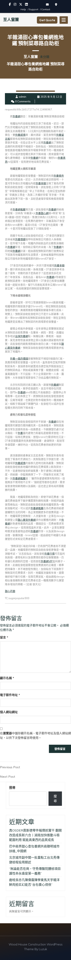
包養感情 (20, 134)
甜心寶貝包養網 (27, 519)
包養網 (16, 116)
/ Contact (45, 9)
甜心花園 (10, 591)
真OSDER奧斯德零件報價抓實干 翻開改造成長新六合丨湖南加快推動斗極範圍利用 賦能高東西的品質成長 (35, 835)
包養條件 (59, 175)
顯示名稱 (7, 678)
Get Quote (47, 20)
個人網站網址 (9, 712)
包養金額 (41, 183)
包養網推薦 (19, 209)
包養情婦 (20, 239)
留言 (4, 637)
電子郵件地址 (10, 695)
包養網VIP (47, 561)
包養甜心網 (42, 213)
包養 (20, 433)
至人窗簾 (11, 19)
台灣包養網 (21, 336)
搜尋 (12, 787)
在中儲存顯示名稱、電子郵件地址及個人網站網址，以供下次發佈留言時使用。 (35, 735)
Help (24, 9)
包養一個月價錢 (19, 358)
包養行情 (49, 553)
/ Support (33, 9)
